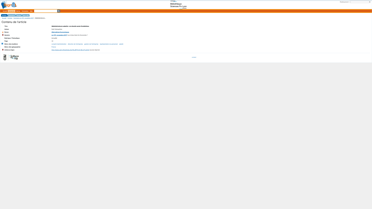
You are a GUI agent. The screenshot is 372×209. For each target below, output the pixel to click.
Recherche (12, 11)
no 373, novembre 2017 (59, 35)
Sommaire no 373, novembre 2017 (24, 18)
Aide (31, 11)
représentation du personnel (109, 44)
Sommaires (11, 15)
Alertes (18, 11)
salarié (121, 44)
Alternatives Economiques (60, 32)
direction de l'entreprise (75, 44)
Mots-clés (26, 15)
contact (194, 57)
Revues (19, 15)
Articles (4, 15)
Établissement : (344, 2)
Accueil (5, 11)
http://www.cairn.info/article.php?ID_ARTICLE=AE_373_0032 (70, 50)
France (54, 47)
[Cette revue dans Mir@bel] (3, 32)
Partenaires (25, 11)
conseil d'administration (59, 44)
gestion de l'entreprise (91, 44)
